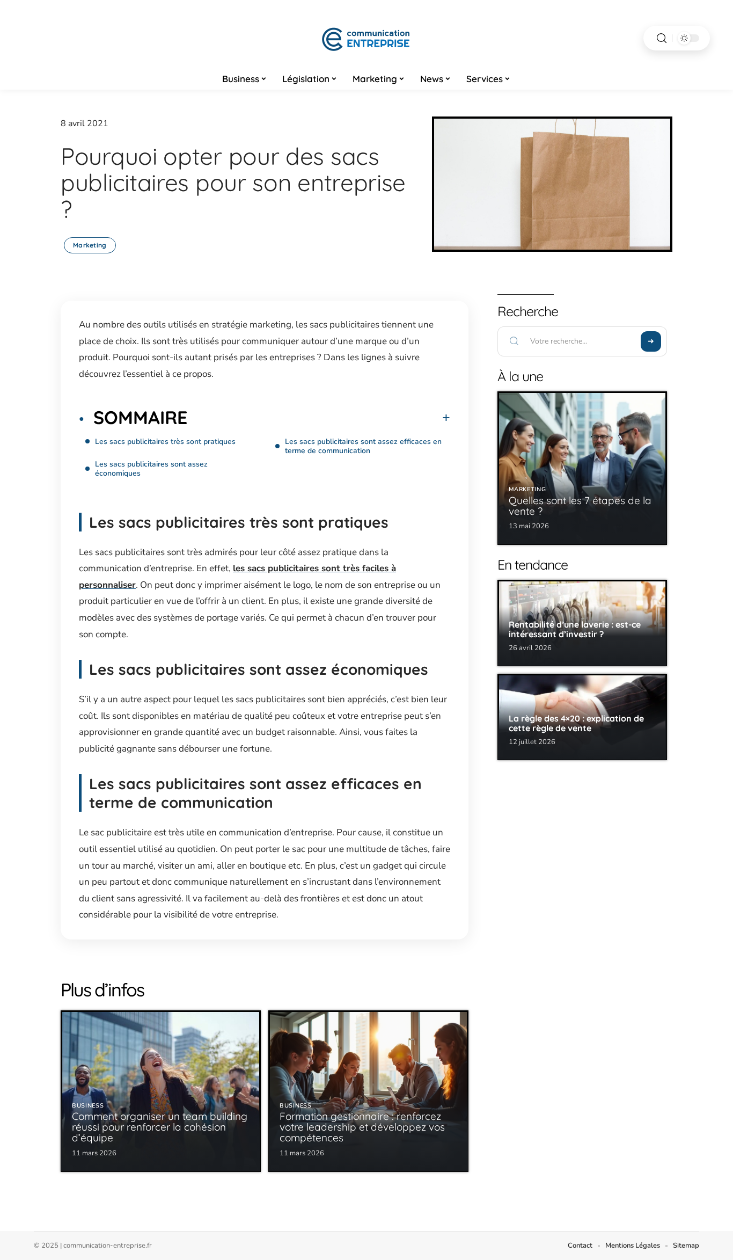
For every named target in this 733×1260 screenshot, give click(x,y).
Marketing (90, 245)
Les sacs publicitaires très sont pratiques (166, 441)
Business (88, 1106)
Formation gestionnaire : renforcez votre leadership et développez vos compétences (362, 1127)
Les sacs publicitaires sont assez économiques (151, 468)
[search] (661, 38)
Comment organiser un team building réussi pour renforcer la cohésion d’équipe (159, 1127)
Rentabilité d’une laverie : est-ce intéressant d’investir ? (575, 629)
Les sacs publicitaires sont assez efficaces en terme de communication (363, 446)
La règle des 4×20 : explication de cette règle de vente (576, 723)
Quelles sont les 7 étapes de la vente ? (580, 506)
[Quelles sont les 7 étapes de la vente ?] (582, 468)
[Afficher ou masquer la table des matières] (318, 417)
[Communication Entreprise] (366, 38)
